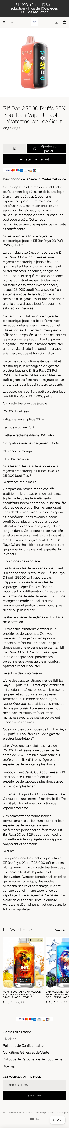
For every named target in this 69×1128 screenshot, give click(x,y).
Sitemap (9, 1066)
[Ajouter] (39, 983)
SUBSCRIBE (34, 1095)
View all (60, 930)
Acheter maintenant (34, 159)
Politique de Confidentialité (23, 1045)
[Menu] (4, 22)
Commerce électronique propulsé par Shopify (45, 1112)
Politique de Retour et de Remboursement (34, 1059)
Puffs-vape (16, 1112)
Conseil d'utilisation (17, 1032)
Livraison (9, 1039)
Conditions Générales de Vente (26, 1052)
